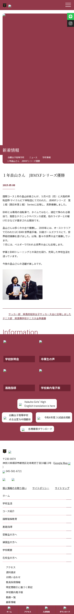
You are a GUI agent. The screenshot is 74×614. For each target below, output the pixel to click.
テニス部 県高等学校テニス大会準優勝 (24, 318)
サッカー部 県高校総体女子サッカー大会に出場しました (39, 314)
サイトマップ (62, 488)
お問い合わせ (13, 577)
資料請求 (11, 572)
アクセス (10, 567)
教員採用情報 (13, 582)
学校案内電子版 (14, 592)
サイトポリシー (40, 488)
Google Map (61, 463)
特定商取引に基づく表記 (19, 587)
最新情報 (11, 602)
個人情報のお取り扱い (15, 488)
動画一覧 (11, 597)
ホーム (9, 611)
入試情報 (46, 611)
